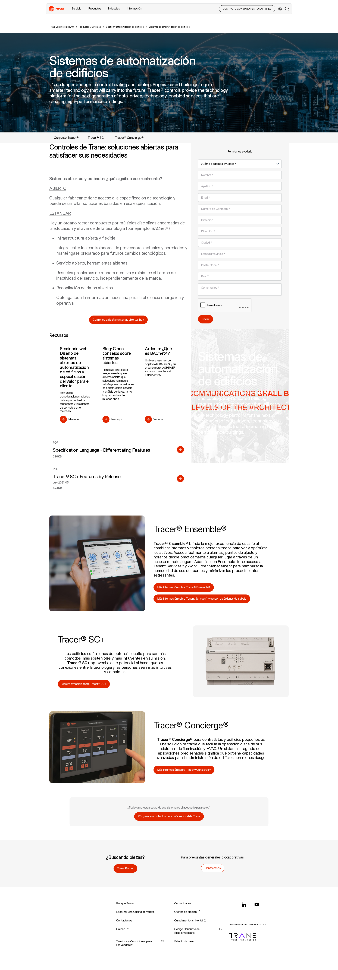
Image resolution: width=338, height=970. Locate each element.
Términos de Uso (257, 924)
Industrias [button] (114, 8)
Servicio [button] (76, 8)
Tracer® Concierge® (129, 137)
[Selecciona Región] (280, 9)
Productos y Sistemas (90, 27)
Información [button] (134, 8)
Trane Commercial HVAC (61, 27)
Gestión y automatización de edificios (125, 27)
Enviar (205, 319)
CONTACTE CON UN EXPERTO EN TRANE (247, 8)
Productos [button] (94, 8)
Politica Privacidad (237, 924)
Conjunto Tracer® (66, 137)
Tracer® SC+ (97, 137)
